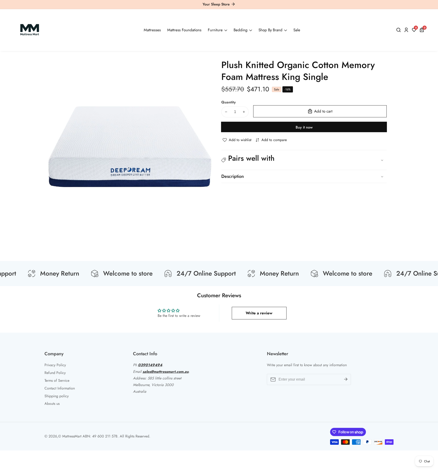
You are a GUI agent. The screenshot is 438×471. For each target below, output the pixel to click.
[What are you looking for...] (399, 30)
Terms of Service (56, 380)
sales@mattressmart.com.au (166, 371)
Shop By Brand (270, 30)
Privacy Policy (55, 365)
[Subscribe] (346, 379)
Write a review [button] (259, 313)
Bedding (241, 30)
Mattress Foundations (184, 30)
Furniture (215, 30)
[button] (304, 160)
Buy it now (304, 127)
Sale (296, 30)
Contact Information (59, 388)
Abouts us (52, 403)
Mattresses (152, 30)
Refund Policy (55, 372)
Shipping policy (56, 396)
